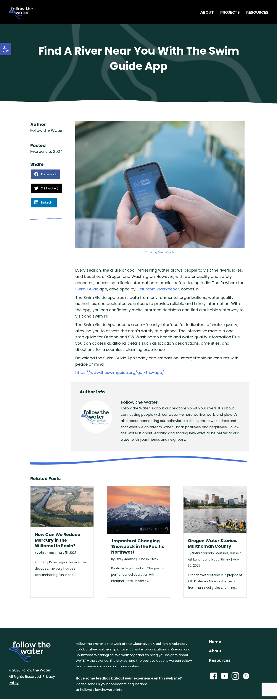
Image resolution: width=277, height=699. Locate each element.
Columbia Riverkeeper (158, 289)
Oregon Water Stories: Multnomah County (212, 543)
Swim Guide (86, 289)
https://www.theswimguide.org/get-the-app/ (119, 372)
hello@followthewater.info (101, 689)
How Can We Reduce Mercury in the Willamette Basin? (57, 540)
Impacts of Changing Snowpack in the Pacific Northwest (137, 546)
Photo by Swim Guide (160, 252)
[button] (5, 49)
